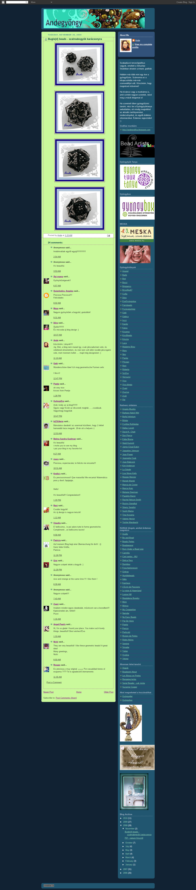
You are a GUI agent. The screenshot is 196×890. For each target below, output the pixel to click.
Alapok (125, 668)
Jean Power (127, 455)
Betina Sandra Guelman (64, 439)
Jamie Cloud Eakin (130, 447)
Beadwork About (129, 672)
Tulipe (125, 651)
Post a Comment (54, 682)
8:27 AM (57, 454)
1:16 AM (57, 619)
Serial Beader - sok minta (133, 683)
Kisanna (126, 332)
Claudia (57, 523)
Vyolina (125, 655)
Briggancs (126, 286)
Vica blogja (127, 385)
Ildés (124, 579)
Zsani (56, 604)
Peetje (56, 384)
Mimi (124, 602)
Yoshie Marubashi (130, 522)
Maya (55, 308)
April (127, 854)
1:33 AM (57, 636)
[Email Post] (108, 235)
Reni (55, 506)
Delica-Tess (127, 560)
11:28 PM (57, 555)
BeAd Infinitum (129, 417)
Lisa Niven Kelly (129, 473)
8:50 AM (57, 660)
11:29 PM (57, 570)
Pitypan (125, 362)
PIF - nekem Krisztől (134, 838)
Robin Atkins (128, 640)
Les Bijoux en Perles (131, 676)
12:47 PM (57, 378)
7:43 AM (57, 599)
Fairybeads (127, 305)
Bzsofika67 (127, 290)
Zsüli (124, 396)
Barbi (124, 275)
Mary (124, 351)
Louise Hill (127, 594)
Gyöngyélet (127, 696)
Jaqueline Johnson (130, 451)
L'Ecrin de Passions (131, 587)
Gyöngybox (127, 700)
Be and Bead (128, 538)
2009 (125, 822)
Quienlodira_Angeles (63, 291)
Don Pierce (127, 436)
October (129, 843)
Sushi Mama (128, 511)
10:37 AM (57, 335)
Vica (124, 381)
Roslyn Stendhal (129, 504)
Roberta (125, 369)
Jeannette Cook (129, 458)
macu (56, 459)
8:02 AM (57, 303)
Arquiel (125, 271)
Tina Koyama (128, 515)
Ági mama (58, 277)
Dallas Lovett (128, 428)
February (129, 861)
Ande (55, 340)
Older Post (108, 692)
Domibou (126, 564)
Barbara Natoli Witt (130, 413)
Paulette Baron (129, 496)
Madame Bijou (128, 347)
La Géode (126, 470)
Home (78, 692)
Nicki (55, 642)
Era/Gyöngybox (129, 301)
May (127, 850)
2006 (125, 873)
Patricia (57, 540)
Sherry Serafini (129, 507)
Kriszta (125, 339)
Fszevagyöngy (128, 309)
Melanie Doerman (130, 492)
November (130, 829)
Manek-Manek (128, 481)
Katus (125, 328)
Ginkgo (125, 572)
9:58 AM (57, 535)
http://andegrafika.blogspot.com (136, 130)
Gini (55, 561)
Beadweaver (127, 545)
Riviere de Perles (130, 636)
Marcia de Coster (130, 485)
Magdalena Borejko (130, 598)
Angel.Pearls (59, 624)
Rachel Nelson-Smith (131, 500)
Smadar (125, 647)
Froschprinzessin (130, 568)
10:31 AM (57, 468)
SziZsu (125, 373)
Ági (123, 400)
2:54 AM (57, 257)
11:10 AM (57, 358)
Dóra (55, 323)
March (128, 857)
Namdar (125, 613)
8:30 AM (57, 584)
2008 (125, 825)
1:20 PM (57, 500)
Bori (124, 279)
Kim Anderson (128, 466)
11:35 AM (57, 677)
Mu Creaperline (129, 610)
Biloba (125, 420)
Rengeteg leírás (129, 679)
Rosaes (56, 665)
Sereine (125, 644)
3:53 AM (57, 271)
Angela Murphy (129, 409)
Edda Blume (127, 439)
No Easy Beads (129, 617)
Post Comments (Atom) (66, 698)
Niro (124, 354)
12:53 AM (57, 434)
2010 (125, 818)
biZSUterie (58, 421)
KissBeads (127, 335)
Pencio (125, 628)
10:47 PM (57, 416)
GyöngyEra (58, 401)
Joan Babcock (128, 462)
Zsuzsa (125, 392)
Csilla (124, 294)
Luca (124, 343)
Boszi (124, 283)
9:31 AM (57, 318)
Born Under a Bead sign (132, 549)
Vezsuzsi (126, 377)
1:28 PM (57, 396)
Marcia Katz (127, 488)
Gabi (55, 363)
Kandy (125, 324)
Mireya (125, 606)
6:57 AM (57, 286)
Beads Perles (128, 542)
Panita (125, 358)
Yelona (125, 659)
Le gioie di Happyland (131, 591)
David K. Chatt (128, 432)
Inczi (124, 320)
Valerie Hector (128, 519)
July (127, 846)
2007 (125, 869)
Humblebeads (128, 576)
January (129, 865)
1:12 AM (57, 518)
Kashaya (126, 583)
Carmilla (126, 553)
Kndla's (56, 474)
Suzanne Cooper (129, 687)
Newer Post (48, 692)
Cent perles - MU (129, 557)
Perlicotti (126, 632)
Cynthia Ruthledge (130, 424)
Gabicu (125, 317)
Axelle (125, 534)
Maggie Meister (129, 477)
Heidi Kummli (128, 443)
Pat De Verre (128, 621)
